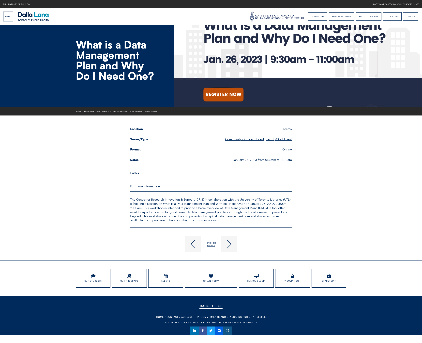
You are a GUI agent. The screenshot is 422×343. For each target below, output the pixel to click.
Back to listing (211, 244)
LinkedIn (194, 331)
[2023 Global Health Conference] (165, 244)
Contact (172, 316)
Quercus (390, 4)
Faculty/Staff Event (279, 139)
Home (78, 111)
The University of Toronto (16, 4)
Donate (411, 16)
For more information (145, 186)
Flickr (219, 331)
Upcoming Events (91, 111)
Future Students (341, 16)
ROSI (399, 4)
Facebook (203, 331)
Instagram (227, 331)
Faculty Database (369, 16)
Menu (8, 16)
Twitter (211, 331)
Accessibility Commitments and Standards (211, 316)
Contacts (407, 4)
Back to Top (211, 306)
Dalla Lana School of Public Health (33, 16)
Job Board (393, 16)
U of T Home (378, 4)
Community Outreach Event (244, 139)
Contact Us (317, 16)
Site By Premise (255, 316)
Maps (416, 4)
